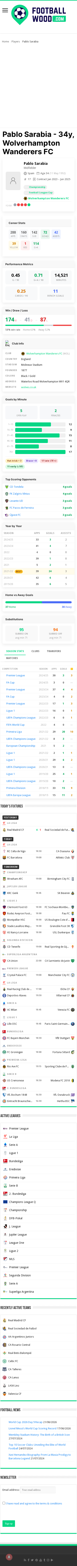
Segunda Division (20, 1275)
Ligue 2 (13, 1251)
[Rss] (24, 1560)
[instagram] (48, 1560)
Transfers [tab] (54, 651)
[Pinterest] (36, 1560)
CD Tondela (16, 486)
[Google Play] (52, 1560)
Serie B (13, 1185)
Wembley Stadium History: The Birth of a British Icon (39, 1434)
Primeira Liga (14, 731)
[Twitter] (32, 1560)
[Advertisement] (38, 87)
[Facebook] (28, 1560)
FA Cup (10, 682)
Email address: (11, 1489)
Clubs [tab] (35, 651)
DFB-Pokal (15, 1218)
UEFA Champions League (21, 717)
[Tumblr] (44, 1560)
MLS (12, 1259)
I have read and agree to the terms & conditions (34, 1503)
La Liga (13, 1136)
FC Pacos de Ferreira (22, 507)
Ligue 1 (10, 710)
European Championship (20, 745)
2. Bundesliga (17, 1193)
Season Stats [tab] (15, 651)
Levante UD (16, 500)
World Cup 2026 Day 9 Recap (26, 1422)
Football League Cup (41, 192)
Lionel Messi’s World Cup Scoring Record (32, 1428)
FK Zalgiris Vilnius (20, 493)
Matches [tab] (12, 658)
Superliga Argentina (21, 1291)
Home (5, 41)
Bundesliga (16, 1161)
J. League (15, 1226)
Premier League (15, 675)
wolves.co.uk (28, 387)
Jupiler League (18, 1234)
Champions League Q (22, 1202)
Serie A (13, 1144)
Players (15, 41)
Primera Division (15, 788)
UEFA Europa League (18, 795)
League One (16, 1242)
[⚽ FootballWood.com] (38, 14)
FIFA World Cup (15, 724)
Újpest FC (15, 514)
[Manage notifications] (9, 1557)
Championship (37, 187)
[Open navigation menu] (5, 10)
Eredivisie (15, 1169)
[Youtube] (40, 1560)
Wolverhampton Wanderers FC (48, 198)
